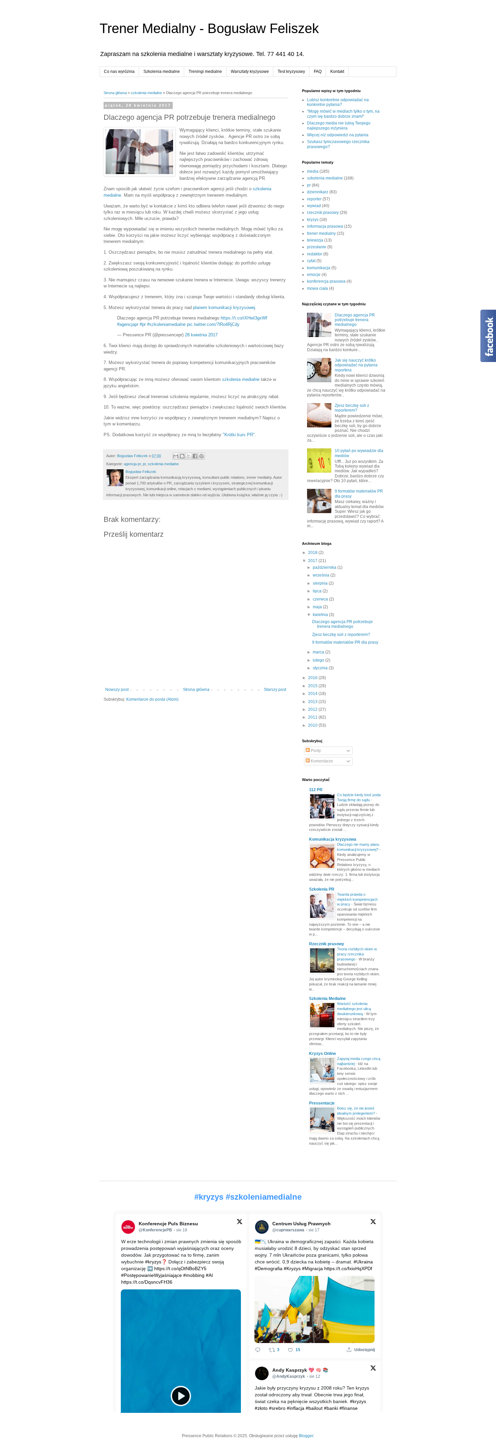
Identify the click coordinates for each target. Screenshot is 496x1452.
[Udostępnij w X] (188, 456)
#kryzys (208, 1196)
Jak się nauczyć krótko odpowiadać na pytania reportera (356, 365)
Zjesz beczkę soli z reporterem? (352, 408)
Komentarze (321, 761)
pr (144, 464)
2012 (313, 709)
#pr (143, 324)
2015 (313, 685)
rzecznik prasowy (323, 212)
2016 (313, 677)
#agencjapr (127, 324)
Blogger (306, 1435)
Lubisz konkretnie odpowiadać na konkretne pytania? (338, 102)
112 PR (316, 789)
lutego (319, 660)
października (325, 567)
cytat (311, 260)
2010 (313, 725)
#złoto (261, 1408)
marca (319, 652)
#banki (331, 1408)
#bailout (314, 1408)
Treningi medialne (205, 71)
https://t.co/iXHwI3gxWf (244, 317)
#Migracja (312, 1268)
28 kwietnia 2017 (201, 334)
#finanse (348, 1408)
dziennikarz (317, 192)
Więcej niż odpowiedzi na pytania (337, 135)
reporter (314, 199)
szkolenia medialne (146, 93)
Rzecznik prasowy (326, 944)
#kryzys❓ (156, 1261)
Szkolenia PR (321, 889)
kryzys (313, 219)
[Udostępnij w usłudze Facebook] (195, 456)
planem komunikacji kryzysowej (224, 307)
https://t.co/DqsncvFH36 (146, 1282)
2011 (313, 717)
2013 (313, 701)
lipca (318, 591)
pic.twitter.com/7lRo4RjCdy (213, 324)
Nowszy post (117, 689)
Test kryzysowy (291, 71)
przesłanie (316, 247)
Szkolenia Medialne (327, 998)
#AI (209, 1275)
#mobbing (193, 1275)
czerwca (321, 599)
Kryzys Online (322, 1053)
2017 (313, 560)
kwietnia (321, 614)
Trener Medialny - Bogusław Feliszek (209, 28)
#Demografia (268, 1268)
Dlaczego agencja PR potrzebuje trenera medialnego (355, 320)
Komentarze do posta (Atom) (152, 699)
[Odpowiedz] (258, 1350)
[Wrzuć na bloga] (182, 456)
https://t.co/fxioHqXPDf (348, 1268)
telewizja (315, 240)
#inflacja (295, 1408)
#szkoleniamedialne (166, 324)
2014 (313, 693)
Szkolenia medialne (161, 71)
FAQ (318, 71)
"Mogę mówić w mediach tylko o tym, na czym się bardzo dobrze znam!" (343, 113)
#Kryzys (292, 1268)
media (313, 171)
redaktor (314, 254)
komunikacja (318, 268)
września (321, 575)
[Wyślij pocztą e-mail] (175, 456)
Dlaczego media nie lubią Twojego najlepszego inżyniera (338, 125)
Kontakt (337, 71)
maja (318, 607)
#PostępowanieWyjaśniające (151, 1275)
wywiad (314, 205)
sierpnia (321, 583)
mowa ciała (317, 288)
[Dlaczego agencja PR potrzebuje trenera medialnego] (139, 152)
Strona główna (115, 93)
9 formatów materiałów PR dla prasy (345, 642)
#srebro (277, 1408)
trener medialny (321, 233)
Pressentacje (322, 1103)
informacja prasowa (325, 226)
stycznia (321, 668)
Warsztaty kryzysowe (250, 71)
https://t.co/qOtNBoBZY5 (180, 1268)
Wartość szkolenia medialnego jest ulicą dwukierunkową (354, 1009)
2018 (313, 552)
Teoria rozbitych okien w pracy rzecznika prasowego (357, 954)
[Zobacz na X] (240, 1223)
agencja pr (132, 464)
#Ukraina (363, 1261)
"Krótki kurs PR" (239, 434)
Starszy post (275, 689)
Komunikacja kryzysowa (332, 839)
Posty (315, 750)
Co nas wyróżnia (119, 71)
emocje (314, 274)
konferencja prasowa (326, 281)
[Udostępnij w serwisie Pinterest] (201, 456)
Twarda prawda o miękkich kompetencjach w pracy (357, 899)
